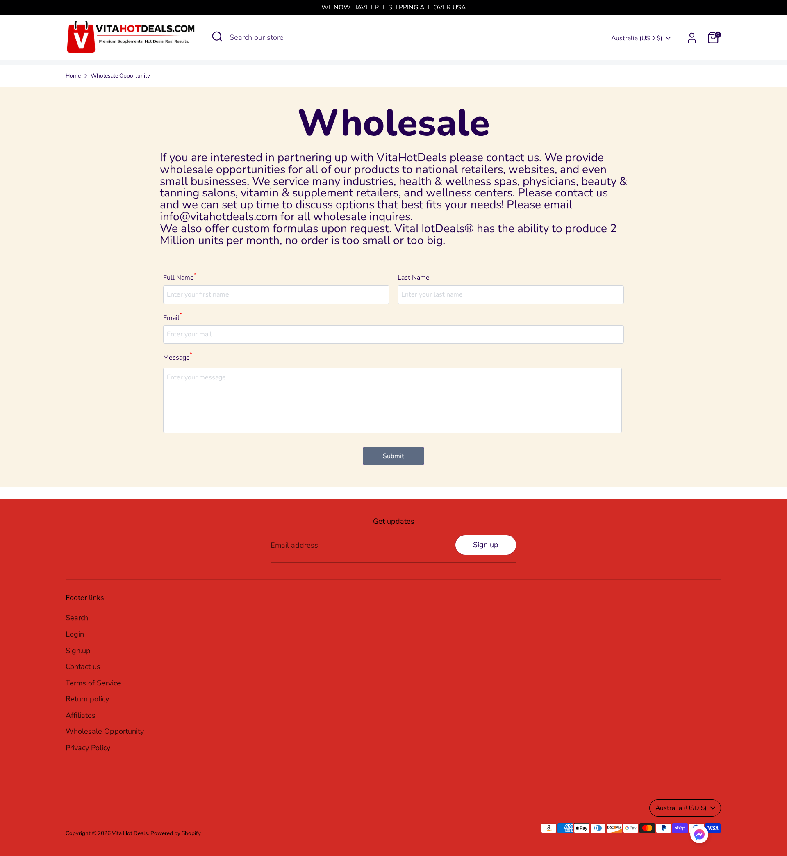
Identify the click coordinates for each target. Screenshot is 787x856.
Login (75, 634)
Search (77, 618)
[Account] (692, 38)
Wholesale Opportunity (120, 76)
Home (73, 76)
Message (177, 357)
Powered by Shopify (175, 833)
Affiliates (81, 715)
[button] (699, 836)
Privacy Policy (88, 748)
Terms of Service (93, 683)
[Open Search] (217, 36)
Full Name (179, 277)
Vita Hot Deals (130, 833)
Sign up (485, 545)
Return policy (87, 699)
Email (172, 317)
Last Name (414, 277)
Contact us (83, 666)
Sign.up (78, 650)
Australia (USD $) (636, 38)
